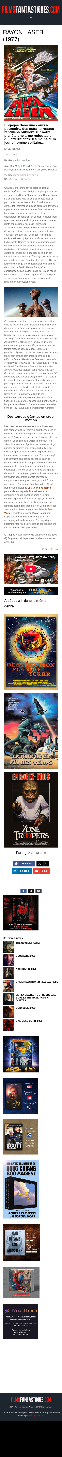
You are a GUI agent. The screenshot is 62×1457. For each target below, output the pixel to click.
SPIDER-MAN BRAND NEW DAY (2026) (37, 981)
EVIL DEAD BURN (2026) (29, 1020)
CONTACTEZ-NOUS (18, 1407)
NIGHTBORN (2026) (26, 968)
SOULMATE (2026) (26, 955)
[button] (24, 863)
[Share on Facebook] (23, 891)
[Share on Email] (38, 891)
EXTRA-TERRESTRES (25, 175)
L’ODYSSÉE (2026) (26, 1007)
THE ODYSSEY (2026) (28, 942)
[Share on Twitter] (31, 891)
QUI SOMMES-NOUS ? (41, 1407)
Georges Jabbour (37, 1415)
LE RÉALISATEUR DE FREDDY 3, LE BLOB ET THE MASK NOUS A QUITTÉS (36, 997)
